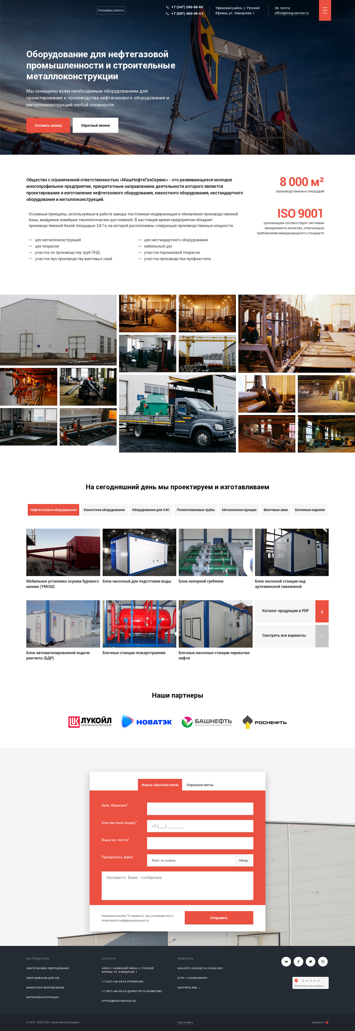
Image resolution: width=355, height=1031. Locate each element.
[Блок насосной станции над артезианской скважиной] (292, 552)
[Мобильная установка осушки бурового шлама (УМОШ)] (63, 552)
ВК (286, 961)
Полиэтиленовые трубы (196, 509)
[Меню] (325, 10)
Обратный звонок (95, 125)
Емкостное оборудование (104, 509)
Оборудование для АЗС (151, 509)
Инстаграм (323, 961)
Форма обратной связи (160, 784)
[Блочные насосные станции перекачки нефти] (216, 624)
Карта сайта (185, 1022)
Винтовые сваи (276, 509)
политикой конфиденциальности (125, 920)
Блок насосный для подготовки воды (137, 581)
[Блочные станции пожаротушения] (140, 624)
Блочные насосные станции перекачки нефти (214, 655)
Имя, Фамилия (115, 805)
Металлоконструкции (239, 509)
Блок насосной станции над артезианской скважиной (280, 583)
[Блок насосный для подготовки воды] (140, 552)
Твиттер (310, 961)
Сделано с (318, 1022)
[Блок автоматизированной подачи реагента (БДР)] (63, 624)
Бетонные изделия (310, 509)
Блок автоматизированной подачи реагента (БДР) (58, 655)
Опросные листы (200, 784)
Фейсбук (298, 961)
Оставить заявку (48, 125)
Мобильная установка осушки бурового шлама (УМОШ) (62, 583)
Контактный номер (119, 822)
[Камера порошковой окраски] (267, 434)
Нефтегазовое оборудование (53, 509)
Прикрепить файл (117, 857)
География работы (111, 10)
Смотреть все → (189, 987)
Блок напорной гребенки (201, 581)
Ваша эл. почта (115, 839)
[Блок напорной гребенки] (216, 552)
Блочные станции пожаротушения (134, 652)
